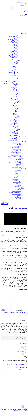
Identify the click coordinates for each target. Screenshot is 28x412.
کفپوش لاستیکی (14, 37)
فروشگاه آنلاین (20, 2)
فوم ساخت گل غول (13, 125)
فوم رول (16, 117)
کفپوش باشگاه (14, 49)
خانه (23, 31)
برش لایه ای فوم (17, 149)
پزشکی (16, 86)
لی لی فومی (15, 132)
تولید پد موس (14, 98)
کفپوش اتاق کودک (13, 55)
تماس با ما (18, 198)
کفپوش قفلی (14, 57)
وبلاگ (22, 354)
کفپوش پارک (15, 48)
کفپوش (19, 34)
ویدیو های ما (18, 197)
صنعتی (16, 93)
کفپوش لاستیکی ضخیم (12, 39)
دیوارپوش (18, 137)
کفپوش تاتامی (14, 43)
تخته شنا (16, 108)
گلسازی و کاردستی (16, 122)
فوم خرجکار (15, 70)
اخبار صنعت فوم (17, 182)
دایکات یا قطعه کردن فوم (14, 156)
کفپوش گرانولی (14, 40)
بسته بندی (15, 92)
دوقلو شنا (15, 110)
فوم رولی (18, 116)
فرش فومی (15, 45)
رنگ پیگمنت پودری (16, 167)
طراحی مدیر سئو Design (20, 410)
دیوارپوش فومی (14, 138)
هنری (16, 173)
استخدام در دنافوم (16, 191)
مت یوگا (16, 104)
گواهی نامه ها (17, 183)
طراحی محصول (17, 143)
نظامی (16, 95)
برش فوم (18, 153)
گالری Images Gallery (15, 192)
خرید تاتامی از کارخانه (12, 36)
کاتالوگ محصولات (16, 194)
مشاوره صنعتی (17, 146)
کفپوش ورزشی (14, 51)
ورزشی (16, 174)
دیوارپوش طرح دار (13, 140)
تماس (22, 5)
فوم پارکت (15, 119)
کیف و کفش (15, 96)
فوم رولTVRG (14, 120)
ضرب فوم (18, 150)
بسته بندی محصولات (16, 155)
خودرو (16, 90)
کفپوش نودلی (14, 46)
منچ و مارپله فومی (13, 135)
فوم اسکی (15, 114)
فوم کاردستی (14, 128)
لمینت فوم (18, 144)
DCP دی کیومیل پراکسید (14, 162)
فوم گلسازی (15, 123)
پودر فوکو (18, 159)
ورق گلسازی (14, 63)
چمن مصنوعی (14, 58)
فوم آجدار (15, 67)
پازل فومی (15, 131)
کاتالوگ (22, 348)
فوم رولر (15, 113)
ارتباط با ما (21, 188)
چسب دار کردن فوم (16, 152)
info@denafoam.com (21, 367)
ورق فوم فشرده (14, 61)
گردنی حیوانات (14, 87)
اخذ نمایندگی (18, 189)
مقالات (22, 3)
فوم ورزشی (18, 101)
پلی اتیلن (19, 161)
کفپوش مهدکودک (13, 52)
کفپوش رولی (14, 54)
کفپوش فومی (14, 42)
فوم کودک (18, 129)
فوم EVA (15, 64)
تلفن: (21, 364)
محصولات (21, 33)
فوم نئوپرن (15, 75)
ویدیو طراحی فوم (18, 207)
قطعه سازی (18, 77)
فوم (23, 349)
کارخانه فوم (18, 186)
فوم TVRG (15, 66)
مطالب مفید (21, 168)
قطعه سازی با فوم (16, 147)
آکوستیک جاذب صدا (13, 72)
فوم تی (16, 69)
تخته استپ (15, 107)
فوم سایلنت (15, 73)
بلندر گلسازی (14, 126)
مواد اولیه (21, 158)
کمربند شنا (15, 111)
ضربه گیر (15, 89)
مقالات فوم (18, 170)
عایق (17, 78)
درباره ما (19, 195)
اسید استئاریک (17, 165)
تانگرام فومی (14, 134)
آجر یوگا (16, 102)
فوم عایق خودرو (14, 99)
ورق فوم (19, 60)
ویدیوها (19, 185)
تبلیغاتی (16, 80)
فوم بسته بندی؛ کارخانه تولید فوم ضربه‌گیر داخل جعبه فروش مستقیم (9, 83)
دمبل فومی (15, 105)
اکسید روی (18, 164)
